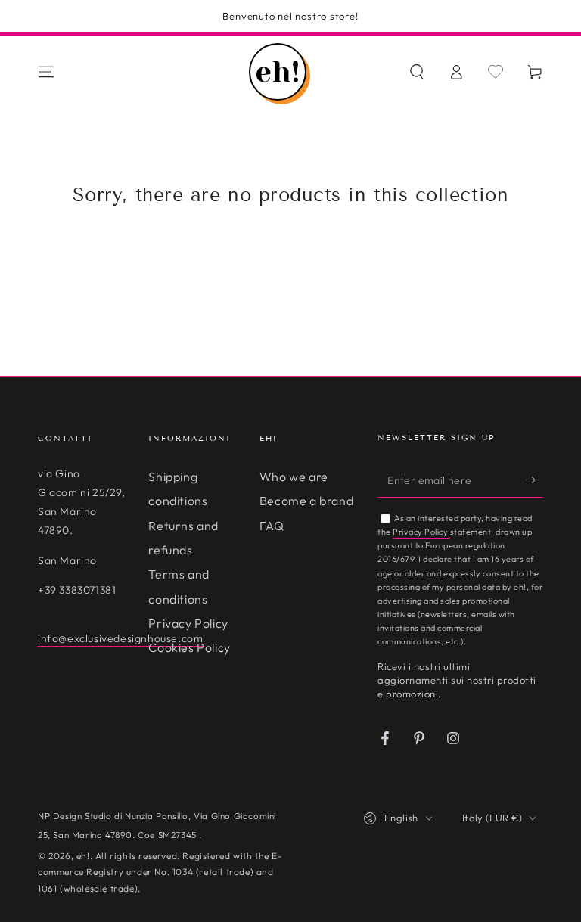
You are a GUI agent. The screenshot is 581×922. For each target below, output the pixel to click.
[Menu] (46, 71)
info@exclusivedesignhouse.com (120, 638)
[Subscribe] (534, 480)
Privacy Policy (188, 623)
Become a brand (306, 500)
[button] (417, 71)
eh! (83, 855)
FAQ (271, 525)
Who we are (293, 476)
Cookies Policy (189, 647)
